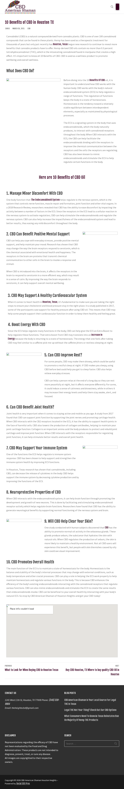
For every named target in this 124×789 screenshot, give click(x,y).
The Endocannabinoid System (45, 199)
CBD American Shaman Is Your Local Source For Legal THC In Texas (90, 701)
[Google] (72, 781)
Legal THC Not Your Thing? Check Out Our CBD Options (90, 709)
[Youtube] (83, 781)
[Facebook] (67, 781)
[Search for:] (91, 743)
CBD (29, 28)
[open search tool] (112, 6)
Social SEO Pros (23, 783)
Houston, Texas (60, 44)
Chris (7, 28)
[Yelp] (78, 781)
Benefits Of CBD (97, 80)
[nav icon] (117, 7)
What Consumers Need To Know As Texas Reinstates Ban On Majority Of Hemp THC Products (91, 718)
